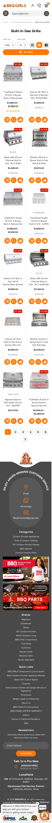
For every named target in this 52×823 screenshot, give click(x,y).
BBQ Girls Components (26, 639)
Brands (26, 614)
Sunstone (26, 647)
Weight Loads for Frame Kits (26, 699)
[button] (44, 815)
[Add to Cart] (32, 301)
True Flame (26, 643)
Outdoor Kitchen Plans (26, 552)
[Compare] (20, 120)
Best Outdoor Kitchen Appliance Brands (26, 675)
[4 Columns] (39, 45)
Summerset (26, 623)
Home (6, 22)
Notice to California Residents (26, 719)
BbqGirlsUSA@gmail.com (26, 517)
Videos (26, 715)
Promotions (26, 695)
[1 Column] (32, 45)
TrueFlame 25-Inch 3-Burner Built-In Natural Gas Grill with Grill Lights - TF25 (39, 405)
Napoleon (26, 619)
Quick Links (26, 666)
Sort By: (7, 39)
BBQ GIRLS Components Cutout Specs (26, 671)
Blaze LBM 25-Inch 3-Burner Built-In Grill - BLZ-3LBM (13, 160)
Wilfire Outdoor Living (26, 635)
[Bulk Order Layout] (46, 45)
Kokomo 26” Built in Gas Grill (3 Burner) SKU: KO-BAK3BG (39, 95)
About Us (26, 703)
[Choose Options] (7, 120)
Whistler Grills (26, 655)
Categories (26, 531)
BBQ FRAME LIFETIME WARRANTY (26, 711)
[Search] (46, 13)
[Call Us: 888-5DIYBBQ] (39, 5)
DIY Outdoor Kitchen (26, 631)
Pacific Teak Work (26, 659)
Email (26, 493)
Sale (26, 723)
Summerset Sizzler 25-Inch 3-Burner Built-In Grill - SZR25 (39, 221)
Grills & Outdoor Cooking (26, 540)
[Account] (32, 5)
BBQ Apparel (26, 548)
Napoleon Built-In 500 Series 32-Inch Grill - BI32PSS (13, 402)
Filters (28, 52)
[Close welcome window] (37, 803)
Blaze (26, 627)
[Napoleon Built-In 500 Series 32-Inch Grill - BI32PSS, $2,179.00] (13, 380)
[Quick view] (14, 120)
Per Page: (21, 39)
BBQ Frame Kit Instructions (26, 707)
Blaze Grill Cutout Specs (26, 679)
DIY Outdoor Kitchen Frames (26, 544)
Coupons (26, 683)
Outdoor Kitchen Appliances (26, 536)
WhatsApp (26, 506)
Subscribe (26, 753)
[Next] (25, 439)
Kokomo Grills (26, 651)
